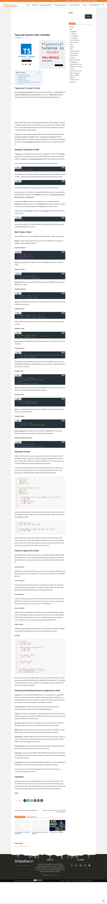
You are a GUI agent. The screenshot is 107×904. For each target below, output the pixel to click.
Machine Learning (75, 60)
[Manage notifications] (103, 901)
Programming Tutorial (45, 5)
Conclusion (21, 83)
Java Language (74, 53)
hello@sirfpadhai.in (53, 875)
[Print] (24, 800)
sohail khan (18, 37)
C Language (73, 31)
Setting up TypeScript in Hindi (24, 76)
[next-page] (18, 837)
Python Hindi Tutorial (75, 71)
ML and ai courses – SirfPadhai (56, 832)
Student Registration (94, 5)
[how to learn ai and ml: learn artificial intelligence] (40, 825)
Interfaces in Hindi (22, 79)
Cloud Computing (74, 40)
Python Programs (74, 75)
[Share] (85, 865)
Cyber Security (74, 42)
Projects (85, 5)
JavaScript (72, 57)
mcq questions (74, 62)
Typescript (72, 82)
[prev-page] (15, 837)
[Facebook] (34, 800)
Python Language (74, 73)
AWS (71, 29)
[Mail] (80, 865)
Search (88, 16)
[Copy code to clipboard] (63, 479)
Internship (35, 5)
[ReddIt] (38, 800)
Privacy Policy (87, 1)
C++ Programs (74, 38)
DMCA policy (94, 1)
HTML (71, 49)
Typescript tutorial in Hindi (22, 74)
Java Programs (74, 55)
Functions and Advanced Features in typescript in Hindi (29, 82)
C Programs (73, 33)
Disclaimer (80, 1)
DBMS (71, 44)
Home (28, 5)
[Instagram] (76, 865)
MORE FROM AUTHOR (31, 817)
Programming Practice (60, 5)
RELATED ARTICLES (20, 817)
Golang (72, 47)
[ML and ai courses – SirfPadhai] (57, 825)
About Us (68, 1)
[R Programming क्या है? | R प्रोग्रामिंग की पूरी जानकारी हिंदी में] (22, 825)
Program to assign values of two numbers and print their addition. (54, 811)
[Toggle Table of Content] (38, 72)
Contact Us (74, 1)
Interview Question (75, 5)
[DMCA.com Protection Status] (37, 880)
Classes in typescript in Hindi (24, 80)
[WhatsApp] (31, 800)
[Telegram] (28, 800)
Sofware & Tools (74, 79)
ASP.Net (72, 27)
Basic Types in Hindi (23, 77)
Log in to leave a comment (21, 846)
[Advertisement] (40, 22)
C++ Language (74, 36)
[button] (102, 5)
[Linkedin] (41, 800)
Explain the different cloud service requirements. (26, 810)
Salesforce (72, 77)
